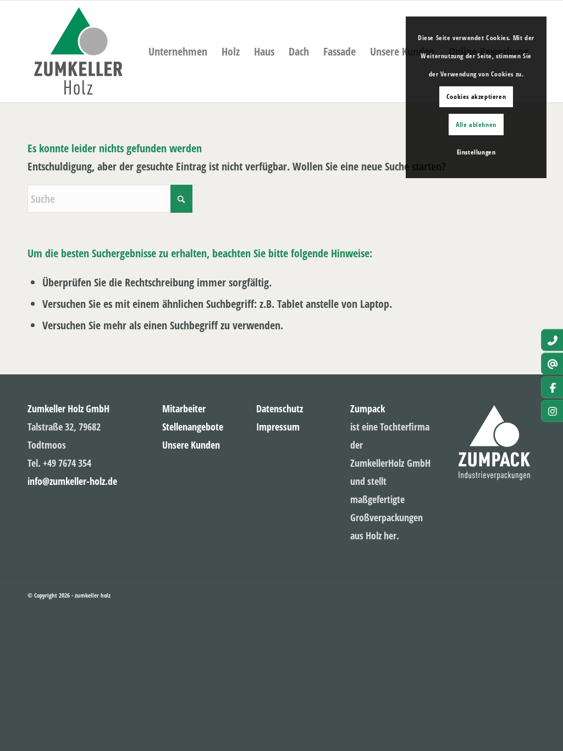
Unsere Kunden (191, 444)
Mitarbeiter (184, 408)
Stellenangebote (192, 426)
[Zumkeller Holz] (78, 51)
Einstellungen (476, 152)
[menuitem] (402, 51)
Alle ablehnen (476, 124)
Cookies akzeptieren (476, 96)
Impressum (278, 426)
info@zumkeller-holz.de (72, 481)
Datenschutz (279, 408)
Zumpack (367, 408)
